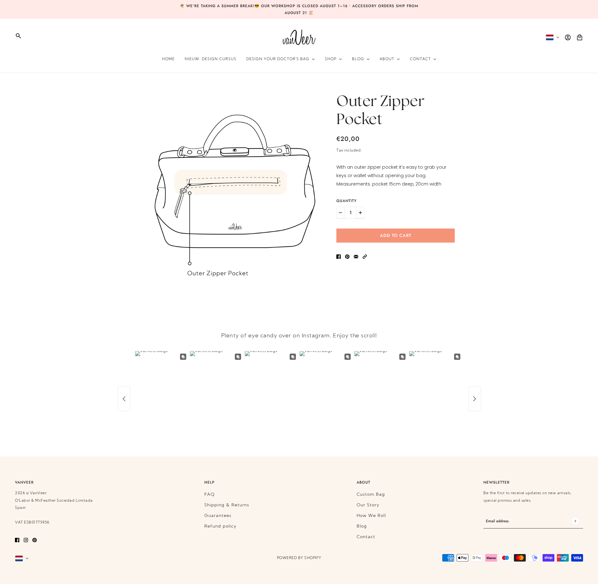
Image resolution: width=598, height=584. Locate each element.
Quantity (346, 201)
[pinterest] (34, 540)
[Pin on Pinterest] (347, 256)
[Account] (567, 37)
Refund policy (220, 526)
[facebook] (17, 540)
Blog (362, 526)
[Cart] (579, 37)
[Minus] (340, 213)
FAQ (209, 494)
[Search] (18, 35)
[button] (364, 256)
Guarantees (217, 516)
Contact (366, 537)
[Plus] (360, 213)
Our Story (368, 505)
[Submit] (575, 521)
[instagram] (26, 540)
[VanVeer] (299, 37)
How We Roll (371, 516)
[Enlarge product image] (234, 191)
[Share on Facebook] (338, 256)
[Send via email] (356, 256)
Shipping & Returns (226, 505)
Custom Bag (371, 494)
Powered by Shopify (299, 558)
